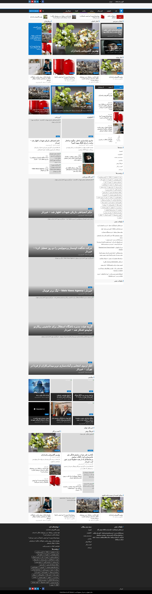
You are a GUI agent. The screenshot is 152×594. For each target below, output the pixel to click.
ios (120, 177)
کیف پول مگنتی (97, 533)
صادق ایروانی (109, 36)
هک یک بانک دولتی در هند (42, 395)
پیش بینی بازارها (117, 212)
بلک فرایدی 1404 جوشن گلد (104, 529)
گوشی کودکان (107, 215)
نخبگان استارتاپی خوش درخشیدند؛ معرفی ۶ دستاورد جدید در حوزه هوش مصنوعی (84, 419)
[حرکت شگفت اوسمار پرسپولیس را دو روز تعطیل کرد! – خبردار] (55, 158)
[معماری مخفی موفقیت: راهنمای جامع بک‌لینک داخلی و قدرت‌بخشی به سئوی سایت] (88, 158)
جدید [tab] (121, 87)
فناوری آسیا (118, 202)
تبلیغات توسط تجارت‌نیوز (115, 192)
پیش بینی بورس (108, 212)
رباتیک (111, 197)
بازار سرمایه (118, 187)
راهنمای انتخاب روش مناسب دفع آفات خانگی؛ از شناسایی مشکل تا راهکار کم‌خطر (40, 78)
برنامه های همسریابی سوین (115, 258)
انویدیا (109, 182)
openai (115, 177)
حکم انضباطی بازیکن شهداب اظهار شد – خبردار (66, 212)
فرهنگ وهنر (68, 11)
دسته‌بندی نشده (118, 157)
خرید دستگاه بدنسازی (107, 232)
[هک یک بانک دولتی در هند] (39, 386)
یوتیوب (119, 217)
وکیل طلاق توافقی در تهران (103, 537)
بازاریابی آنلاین (118, 189)
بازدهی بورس (109, 189)
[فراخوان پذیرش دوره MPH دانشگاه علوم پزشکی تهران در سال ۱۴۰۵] (83, 386)
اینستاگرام (105, 184)
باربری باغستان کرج (102, 225)
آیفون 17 (109, 179)
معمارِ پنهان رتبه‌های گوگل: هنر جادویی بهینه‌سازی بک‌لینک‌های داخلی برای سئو (74, 169)
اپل (105, 182)
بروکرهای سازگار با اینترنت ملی (114, 535)
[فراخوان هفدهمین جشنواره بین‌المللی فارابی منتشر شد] (61, 386)
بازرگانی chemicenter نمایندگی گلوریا (113, 261)
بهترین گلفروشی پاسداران (85, 50)
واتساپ (119, 210)
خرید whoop (112, 276)
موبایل (104, 205)
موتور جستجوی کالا (118, 235)
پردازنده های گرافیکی (110, 210)
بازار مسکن (103, 187)
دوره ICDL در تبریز (118, 239)
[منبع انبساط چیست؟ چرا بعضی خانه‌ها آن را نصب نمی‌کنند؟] (47, 48)
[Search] (43, 11)
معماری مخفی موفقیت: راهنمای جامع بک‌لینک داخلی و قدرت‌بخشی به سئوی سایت (112, 48)
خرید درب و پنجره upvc (107, 244)
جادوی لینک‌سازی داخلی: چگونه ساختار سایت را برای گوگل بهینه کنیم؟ (112, 32)
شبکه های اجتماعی (117, 200)
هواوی (112, 207)
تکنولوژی (109, 11)
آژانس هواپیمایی (117, 179)
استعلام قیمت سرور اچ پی (116, 274)
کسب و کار (100, 11)
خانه (116, 11)
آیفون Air (103, 179)
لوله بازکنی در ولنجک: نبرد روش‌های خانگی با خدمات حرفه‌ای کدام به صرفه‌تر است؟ (89, 78)
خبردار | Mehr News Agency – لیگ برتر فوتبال (67, 290)
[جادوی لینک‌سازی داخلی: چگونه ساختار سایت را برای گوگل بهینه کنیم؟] (78, 128)
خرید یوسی (109, 239)
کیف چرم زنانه (107, 228)
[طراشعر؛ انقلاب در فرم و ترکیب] (118, 140)
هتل (110, 225)
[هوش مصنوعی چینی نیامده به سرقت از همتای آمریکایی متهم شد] (39, 409)
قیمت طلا (119, 205)
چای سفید (103, 265)
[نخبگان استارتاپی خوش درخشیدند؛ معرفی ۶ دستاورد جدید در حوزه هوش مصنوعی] (83, 409)
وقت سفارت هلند (118, 232)
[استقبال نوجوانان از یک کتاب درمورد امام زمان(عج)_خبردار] (88, 476)
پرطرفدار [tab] (100, 87)
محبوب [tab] (110, 87)
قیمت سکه (104, 202)
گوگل (101, 215)
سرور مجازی (100, 197)
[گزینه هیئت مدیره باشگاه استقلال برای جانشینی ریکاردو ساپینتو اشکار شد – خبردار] (61, 316)
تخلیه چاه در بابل (118, 268)
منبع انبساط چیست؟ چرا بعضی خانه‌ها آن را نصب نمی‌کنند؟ (35, 48)
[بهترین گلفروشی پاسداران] (76, 39)
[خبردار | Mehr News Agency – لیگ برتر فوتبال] (55, 169)
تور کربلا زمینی (118, 244)
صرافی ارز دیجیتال (106, 200)
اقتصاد (76, 11)
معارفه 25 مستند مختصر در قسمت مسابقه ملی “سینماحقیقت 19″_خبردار (72, 488)
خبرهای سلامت (104, 258)
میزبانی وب (118, 207)
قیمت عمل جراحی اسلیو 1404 (115, 265)
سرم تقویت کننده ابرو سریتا (104, 242)
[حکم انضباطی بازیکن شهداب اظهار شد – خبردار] (44, 128)
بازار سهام (110, 187)
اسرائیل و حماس (117, 182)
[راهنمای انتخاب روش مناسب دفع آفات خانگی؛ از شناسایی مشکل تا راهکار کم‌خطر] (40, 67)
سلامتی (84, 11)
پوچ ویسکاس (119, 253)
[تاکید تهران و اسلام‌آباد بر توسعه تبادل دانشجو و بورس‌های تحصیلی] (61, 409)
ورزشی (91, 11)
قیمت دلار (111, 202)
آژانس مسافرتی (102, 177)
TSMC (110, 177)
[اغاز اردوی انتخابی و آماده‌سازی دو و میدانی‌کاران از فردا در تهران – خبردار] (61, 355)
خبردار (110, 1)
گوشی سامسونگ (117, 215)
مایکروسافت (112, 205)
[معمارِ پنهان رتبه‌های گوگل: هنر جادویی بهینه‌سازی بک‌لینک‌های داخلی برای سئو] (88, 169)
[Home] (121, 11)
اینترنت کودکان (117, 184)
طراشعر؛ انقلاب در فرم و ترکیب (51, 546)
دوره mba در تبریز (119, 533)
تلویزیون (105, 194)
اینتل (111, 184)
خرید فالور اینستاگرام (117, 225)
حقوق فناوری (118, 197)
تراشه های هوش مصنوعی (115, 194)
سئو (107, 197)
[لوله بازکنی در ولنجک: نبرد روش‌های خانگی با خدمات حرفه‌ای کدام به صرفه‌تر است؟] (47, 38)
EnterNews (63, 592)
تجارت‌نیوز (105, 192)
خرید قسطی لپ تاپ (117, 242)
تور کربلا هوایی (119, 247)
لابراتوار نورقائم (115, 537)
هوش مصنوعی (105, 207)
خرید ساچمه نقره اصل (107, 533)
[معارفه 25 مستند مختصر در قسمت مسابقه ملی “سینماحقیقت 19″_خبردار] (88, 488)
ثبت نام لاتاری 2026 (117, 228)
